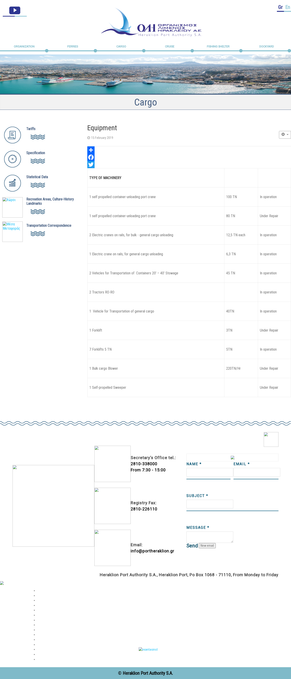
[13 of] (148, 649)
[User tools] (285, 134)
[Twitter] (189, 164)
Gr (280, 7)
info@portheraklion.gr (152, 551)
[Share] (189, 150)
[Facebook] (189, 157)
